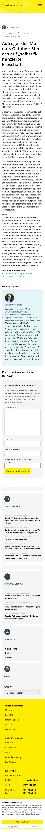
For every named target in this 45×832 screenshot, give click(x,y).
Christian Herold (13, 304)
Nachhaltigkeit (12, 719)
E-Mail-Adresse (12, 450)
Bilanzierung (11, 747)
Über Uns (9, 710)
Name (8, 440)
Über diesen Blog (13, 757)
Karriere (9, 714)
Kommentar (11, 408)
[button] (38, 5)
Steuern (9, 742)
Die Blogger (10, 762)
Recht (8, 752)
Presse (8, 724)
